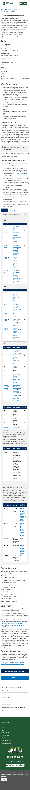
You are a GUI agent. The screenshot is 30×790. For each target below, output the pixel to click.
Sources (15, 156)
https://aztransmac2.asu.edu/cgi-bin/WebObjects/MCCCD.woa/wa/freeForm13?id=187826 (13, 625)
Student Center (22, 173)
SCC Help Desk (5, 735)
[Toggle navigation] (23, 3)
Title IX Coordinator (6, 740)
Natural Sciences (17, 427)
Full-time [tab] (4, 210)
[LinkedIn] (22, 757)
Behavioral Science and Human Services (11, 687)
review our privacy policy (17, 774)
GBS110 (5, 258)
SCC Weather (4, 738)
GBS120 (5, 313)
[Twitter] (8, 757)
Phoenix (22, 516)
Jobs (2, 727)
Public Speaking (17, 395)
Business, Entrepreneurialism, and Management (14, 690)
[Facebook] (11, 757)
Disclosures (4, 725)
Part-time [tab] (12, 210)
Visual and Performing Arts (8, 710)
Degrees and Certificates (11, 9)
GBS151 (5, 226)
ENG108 (5, 304)
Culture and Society (6, 697)
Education (4, 700)
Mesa (21, 514)
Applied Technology (6, 684)
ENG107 (5, 232)
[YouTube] (15, 757)
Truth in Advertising (6, 743)
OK (4, 779)
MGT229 (6, 319)
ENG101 (5, 231)
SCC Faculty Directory (7, 732)
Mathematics (7, 292)
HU (4, 355)
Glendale (22, 551)
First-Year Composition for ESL (17, 237)
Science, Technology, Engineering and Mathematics (14, 707)
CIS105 (5, 247)
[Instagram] (18, 757)
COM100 (6, 385)
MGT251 (6, 257)
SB (4, 374)
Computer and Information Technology (11, 694)
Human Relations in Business (16, 259)
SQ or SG (6, 427)
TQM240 (6, 328)
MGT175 (6, 329)
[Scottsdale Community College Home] (9, 3)
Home (2, 9)
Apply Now (15, 677)
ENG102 (5, 303)
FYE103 (5, 272)
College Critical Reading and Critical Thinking (17, 352)
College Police (5, 722)
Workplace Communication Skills (17, 315)
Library (3, 730)
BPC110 (5, 245)
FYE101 (5, 270)
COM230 (6, 389)
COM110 (6, 386)
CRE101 (5, 350)
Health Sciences (6, 704)
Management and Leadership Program (15, 671)
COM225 (6, 388)
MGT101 (6, 320)
